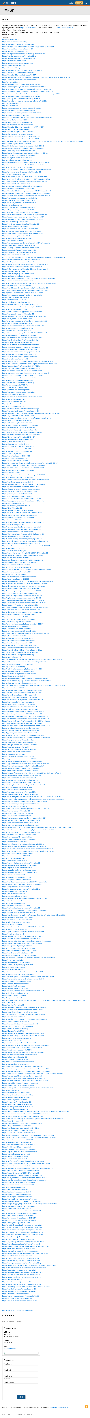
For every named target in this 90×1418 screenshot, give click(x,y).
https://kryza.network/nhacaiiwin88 (15, 1189)
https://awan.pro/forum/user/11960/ (15, 617)
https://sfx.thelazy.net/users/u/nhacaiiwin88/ (18, 151)
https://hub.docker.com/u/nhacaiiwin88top (17, 1310)
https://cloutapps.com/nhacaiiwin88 (15, 1059)
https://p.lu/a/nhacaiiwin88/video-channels (17, 404)
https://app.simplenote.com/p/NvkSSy (15, 747)
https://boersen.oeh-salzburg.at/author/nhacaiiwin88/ (21, 1201)
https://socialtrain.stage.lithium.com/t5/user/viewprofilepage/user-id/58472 (29, 1265)
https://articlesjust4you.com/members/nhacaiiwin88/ (21, 347)
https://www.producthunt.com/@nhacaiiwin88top (19, 58)
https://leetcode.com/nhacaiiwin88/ (14, 842)
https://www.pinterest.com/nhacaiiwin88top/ (18, 44)
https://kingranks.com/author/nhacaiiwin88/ (18, 380)
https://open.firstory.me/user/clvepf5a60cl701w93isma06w (23, 932)
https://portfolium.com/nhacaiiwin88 (15, 359)
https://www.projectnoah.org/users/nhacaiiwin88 (19, 865)
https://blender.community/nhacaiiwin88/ (17, 1194)
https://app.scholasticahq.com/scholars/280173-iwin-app (22, 759)
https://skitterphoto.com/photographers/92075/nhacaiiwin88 (23, 586)
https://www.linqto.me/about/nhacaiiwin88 (17, 953)
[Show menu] (85, 3)
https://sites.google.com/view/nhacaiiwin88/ (18, 63)
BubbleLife (11, 2)
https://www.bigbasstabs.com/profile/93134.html (19, 872)
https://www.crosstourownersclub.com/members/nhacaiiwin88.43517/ (27, 737)
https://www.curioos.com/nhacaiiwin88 (16, 811)
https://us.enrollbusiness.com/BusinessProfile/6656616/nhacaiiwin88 (27, 117)
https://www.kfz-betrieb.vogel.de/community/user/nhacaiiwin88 (25, 288)
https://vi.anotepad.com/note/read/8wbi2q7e (18, 640)
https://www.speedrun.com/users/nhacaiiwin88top (20, 198)
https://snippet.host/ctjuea (11, 657)
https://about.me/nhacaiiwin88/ (13, 65)
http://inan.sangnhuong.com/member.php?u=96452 (20, 593)
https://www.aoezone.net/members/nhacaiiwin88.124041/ (23, 326)
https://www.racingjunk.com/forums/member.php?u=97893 (23, 936)
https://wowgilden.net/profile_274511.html (17, 946)
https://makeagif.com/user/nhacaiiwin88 (16, 1038)
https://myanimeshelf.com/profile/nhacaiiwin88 (19, 778)
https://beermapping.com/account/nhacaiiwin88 (19, 562)
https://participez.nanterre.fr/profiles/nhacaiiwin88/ (20, 730)
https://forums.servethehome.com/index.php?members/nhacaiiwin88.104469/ (30, 463)
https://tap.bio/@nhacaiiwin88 (13, 503)
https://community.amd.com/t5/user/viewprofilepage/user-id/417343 (26, 418)
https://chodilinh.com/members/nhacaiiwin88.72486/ (20, 648)
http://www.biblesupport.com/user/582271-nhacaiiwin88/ (22, 1066)
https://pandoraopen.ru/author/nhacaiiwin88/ (18, 245)
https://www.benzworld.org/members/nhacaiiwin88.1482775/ (24, 1175)
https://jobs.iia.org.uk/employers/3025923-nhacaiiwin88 (22, 714)
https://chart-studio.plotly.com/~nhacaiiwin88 (18, 274)
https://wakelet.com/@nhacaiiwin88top (16, 1237)
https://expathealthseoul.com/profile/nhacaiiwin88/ (20, 1258)
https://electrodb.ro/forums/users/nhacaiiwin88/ (19, 80)
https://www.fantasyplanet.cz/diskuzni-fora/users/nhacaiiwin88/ (25, 1069)
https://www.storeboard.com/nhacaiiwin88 (17, 328)
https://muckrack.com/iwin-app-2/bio (15, 271)
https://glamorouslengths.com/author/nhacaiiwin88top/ (22, 612)
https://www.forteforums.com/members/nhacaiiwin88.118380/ (24, 1078)
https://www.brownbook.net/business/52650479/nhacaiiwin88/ (24, 882)
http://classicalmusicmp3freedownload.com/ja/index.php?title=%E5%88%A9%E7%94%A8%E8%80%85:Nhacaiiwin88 (42, 141)
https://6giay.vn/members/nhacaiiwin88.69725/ (19, 1218)
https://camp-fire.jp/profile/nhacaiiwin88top (17, 1095)
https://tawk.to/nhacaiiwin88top (13, 967)
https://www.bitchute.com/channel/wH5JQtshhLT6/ (20, 304)
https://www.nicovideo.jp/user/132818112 (17, 920)
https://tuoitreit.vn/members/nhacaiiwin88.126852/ (20, 605)
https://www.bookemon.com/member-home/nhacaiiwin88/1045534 (26, 546)
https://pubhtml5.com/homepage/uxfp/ (16, 390)
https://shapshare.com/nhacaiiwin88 (15, 1294)
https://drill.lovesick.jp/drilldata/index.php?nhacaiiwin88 (22, 943)
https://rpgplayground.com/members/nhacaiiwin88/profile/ (23, 501)
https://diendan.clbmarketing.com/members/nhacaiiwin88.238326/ (25, 1246)
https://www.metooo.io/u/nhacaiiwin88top (17, 451)
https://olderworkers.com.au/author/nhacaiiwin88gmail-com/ (24, 662)
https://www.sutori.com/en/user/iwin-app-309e (19, 792)
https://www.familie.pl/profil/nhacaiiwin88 (17, 238)
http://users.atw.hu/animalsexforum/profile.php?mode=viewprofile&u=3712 (29, 958)
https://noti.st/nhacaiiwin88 (12, 205)
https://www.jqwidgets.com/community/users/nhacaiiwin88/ (23, 484)
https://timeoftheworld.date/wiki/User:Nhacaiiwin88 (20, 1171)
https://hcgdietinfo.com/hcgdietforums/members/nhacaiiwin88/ (24, 910)
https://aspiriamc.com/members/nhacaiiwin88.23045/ (21, 368)
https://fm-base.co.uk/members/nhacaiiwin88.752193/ (21, 1211)
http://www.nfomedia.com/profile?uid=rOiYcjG (18, 655)
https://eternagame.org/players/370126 (16, 1223)
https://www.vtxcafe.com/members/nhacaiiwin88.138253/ (22, 692)
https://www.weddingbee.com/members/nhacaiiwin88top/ (23, 1036)
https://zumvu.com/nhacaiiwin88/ (14, 875)
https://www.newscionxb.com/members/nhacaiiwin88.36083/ (23, 818)
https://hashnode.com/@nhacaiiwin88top (17, 837)
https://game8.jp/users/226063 (13, 688)
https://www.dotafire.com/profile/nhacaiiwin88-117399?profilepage (26, 162)
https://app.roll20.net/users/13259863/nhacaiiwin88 (20, 1173)
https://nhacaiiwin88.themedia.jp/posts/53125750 (19, 75)
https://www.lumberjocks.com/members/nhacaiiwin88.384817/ (24, 1180)
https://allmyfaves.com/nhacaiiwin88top (16, 879)
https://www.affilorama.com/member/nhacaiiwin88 (20, 1083)
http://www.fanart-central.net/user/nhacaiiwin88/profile (22, 432)
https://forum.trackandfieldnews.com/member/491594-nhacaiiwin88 (26, 169)
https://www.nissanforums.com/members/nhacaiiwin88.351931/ (25, 1081)
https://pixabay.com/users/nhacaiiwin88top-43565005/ (21, 98)
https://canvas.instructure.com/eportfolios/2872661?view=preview (25, 1114)
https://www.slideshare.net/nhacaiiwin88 (17, 1104)
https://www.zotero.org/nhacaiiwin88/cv (16, 420)
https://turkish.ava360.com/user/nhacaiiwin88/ (19, 1182)
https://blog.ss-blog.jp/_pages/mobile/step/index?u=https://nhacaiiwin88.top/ (29, 1204)
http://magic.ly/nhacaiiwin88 (12, 998)
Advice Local (6, 1414)
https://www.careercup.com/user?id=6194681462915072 (22, 267)
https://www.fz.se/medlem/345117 (14, 929)
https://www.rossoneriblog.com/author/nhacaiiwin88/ (21, 768)
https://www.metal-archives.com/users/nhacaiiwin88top (22, 397)
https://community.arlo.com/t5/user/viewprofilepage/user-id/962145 (26, 89)
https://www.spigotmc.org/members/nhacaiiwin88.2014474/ (23, 991)
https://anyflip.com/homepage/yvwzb (15, 1021)
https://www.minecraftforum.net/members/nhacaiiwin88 (22, 1076)
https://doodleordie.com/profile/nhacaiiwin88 (18, 1133)
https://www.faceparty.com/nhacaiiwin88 (16, 621)
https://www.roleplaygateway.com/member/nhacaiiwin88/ (23, 555)
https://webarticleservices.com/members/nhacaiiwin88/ (22, 295)
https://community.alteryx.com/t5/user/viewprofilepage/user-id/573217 (27, 91)
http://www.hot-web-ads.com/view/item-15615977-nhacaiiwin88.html (26, 179)
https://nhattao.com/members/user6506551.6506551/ (21, 489)
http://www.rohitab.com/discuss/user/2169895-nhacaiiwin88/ (23, 465)
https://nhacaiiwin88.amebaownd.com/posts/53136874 (21, 1275)
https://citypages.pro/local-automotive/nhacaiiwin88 (20, 248)
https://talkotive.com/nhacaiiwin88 (14, 1057)
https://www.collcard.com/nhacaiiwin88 (16, 1154)
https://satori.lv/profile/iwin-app (13, 986)
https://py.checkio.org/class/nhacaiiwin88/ (17, 160)
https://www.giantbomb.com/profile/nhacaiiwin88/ (20, 425)
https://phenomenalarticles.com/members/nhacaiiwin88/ (22, 1010)
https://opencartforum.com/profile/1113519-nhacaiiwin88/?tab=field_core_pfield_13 (32, 773)
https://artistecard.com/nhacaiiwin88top (16, 629)
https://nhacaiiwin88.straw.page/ (14, 550)
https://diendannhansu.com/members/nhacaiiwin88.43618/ (23, 522)
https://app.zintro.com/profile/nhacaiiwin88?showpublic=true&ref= (26, 763)
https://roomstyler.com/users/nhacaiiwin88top (18, 207)
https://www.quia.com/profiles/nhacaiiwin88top (19, 674)
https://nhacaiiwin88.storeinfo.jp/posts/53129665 (19, 683)
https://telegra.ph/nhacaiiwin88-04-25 (15, 579)
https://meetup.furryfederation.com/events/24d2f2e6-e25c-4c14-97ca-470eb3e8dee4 (32, 1073)
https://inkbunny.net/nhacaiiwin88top (15, 458)
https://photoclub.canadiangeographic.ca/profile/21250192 (23, 146)
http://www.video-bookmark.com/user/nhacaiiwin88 (20, 212)
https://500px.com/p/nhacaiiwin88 (14, 61)
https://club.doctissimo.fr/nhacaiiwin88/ (16, 302)
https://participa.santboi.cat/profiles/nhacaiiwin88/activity (22, 1123)
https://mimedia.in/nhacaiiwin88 (13, 1187)
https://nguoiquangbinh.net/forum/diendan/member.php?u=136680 (26, 569)
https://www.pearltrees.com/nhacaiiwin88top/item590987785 (23, 54)
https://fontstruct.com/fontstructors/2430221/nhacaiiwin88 (23, 927)
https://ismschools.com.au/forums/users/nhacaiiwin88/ (22, 1047)
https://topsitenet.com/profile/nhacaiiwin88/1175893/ (21, 366)
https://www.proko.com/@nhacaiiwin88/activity (19, 1291)
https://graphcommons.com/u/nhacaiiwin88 (17, 281)
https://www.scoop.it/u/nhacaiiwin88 (15, 226)
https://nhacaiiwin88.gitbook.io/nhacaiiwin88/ (18, 132)
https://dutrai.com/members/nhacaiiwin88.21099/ (19, 491)
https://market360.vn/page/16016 (14, 300)
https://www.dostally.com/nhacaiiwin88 (16, 506)
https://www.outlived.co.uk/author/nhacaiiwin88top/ (20, 345)
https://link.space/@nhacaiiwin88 (14, 995)
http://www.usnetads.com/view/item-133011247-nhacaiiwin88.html (25, 633)
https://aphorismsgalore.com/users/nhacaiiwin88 (20, 794)
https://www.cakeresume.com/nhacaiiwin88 (17, 125)
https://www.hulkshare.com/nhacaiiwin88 (17, 1256)
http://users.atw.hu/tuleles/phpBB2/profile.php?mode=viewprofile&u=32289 (29, 1137)
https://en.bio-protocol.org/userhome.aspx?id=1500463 (21, 108)
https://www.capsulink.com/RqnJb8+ (15, 988)
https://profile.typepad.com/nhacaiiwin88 (17, 494)
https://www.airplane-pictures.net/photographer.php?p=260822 (24, 101)
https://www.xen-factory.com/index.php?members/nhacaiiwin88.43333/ (27, 361)
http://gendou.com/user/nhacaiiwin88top (17, 330)
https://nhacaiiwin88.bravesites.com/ (15, 891)
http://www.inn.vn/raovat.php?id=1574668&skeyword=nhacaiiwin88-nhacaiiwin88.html (32, 1118)
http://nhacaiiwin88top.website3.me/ (15, 222)
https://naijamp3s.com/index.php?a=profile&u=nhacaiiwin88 (23, 785)
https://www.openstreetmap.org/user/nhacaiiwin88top (21, 1263)
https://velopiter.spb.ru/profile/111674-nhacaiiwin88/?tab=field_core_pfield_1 (29, 278)
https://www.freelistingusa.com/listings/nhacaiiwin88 (21, 863)
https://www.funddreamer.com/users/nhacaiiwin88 (20, 588)
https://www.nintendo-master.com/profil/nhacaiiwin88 (21, 529)
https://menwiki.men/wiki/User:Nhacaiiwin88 (18, 517)
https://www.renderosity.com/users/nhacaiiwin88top (21, 259)
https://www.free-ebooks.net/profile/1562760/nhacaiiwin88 (23, 468)
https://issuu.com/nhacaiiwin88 (13, 394)
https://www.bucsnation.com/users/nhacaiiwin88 (19, 707)
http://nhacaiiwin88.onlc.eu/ (12, 103)
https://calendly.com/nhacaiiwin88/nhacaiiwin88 (19, 695)
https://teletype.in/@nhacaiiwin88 (14, 574)
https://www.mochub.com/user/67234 (15, 1064)
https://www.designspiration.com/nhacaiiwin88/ (19, 203)
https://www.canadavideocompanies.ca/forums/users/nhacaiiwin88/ (26, 941)
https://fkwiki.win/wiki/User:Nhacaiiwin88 (16, 1147)
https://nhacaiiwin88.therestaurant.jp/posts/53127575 (21, 352)
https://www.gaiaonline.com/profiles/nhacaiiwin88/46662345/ (24, 846)
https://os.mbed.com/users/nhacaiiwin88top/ (18, 446)
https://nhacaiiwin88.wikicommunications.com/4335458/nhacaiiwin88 (26, 193)
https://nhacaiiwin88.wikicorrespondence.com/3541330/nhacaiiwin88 (26, 191)
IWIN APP (9, 10)
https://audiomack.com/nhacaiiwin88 (15, 115)
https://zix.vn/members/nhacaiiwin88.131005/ (18, 437)
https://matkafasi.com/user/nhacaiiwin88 (17, 790)
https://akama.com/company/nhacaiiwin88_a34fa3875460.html (24, 333)
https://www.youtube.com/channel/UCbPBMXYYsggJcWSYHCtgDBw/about (28, 46)
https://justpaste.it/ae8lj (10, 1090)
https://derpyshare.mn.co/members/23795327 (18, 1130)
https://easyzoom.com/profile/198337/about (18, 756)
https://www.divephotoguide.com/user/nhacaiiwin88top (22, 650)
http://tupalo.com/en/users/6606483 (15, 387)
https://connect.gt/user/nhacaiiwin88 (15, 984)
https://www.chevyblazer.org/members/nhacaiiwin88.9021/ (23, 735)
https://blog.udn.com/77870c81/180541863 (17, 887)
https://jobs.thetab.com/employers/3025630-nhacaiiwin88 (22, 560)
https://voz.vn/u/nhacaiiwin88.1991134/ (16, 456)
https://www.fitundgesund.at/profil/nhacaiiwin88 (19, 335)
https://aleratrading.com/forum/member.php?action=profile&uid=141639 (28, 830)
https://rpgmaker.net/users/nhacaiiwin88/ (17, 868)
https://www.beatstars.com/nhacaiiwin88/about (19, 834)
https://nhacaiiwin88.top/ (29, 28)
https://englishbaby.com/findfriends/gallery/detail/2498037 (23, 1242)
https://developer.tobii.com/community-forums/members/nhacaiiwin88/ (27, 1088)
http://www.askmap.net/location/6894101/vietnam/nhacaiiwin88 (25, 541)
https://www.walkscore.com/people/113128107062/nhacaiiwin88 (25, 553)
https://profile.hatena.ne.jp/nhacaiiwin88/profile (19, 430)
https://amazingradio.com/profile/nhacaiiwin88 (19, 742)
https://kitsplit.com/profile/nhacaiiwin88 (16, 752)
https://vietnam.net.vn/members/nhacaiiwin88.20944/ (21, 820)
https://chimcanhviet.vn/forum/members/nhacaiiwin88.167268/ (24, 603)
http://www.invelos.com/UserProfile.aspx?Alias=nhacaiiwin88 (24, 1268)
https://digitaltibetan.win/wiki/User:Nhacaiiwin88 (19, 1152)
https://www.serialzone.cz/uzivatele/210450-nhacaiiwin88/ (23, 165)
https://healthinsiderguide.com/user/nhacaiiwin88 (20, 709)
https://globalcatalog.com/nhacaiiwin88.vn (17, 323)
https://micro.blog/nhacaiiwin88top (14, 896)
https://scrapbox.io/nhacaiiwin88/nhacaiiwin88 (19, 749)
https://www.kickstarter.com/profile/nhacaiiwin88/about (22, 761)
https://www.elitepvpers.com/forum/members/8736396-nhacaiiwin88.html (28, 976)
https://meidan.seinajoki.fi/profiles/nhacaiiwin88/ (20, 955)
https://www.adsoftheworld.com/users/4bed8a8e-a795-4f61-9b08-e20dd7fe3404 (30, 413)
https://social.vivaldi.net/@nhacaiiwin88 (16, 1282)
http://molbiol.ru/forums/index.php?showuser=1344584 (22, 669)
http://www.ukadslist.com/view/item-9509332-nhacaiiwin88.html (24, 181)
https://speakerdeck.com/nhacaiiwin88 (16, 1097)
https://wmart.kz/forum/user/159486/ (15, 120)
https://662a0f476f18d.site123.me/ (14, 548)
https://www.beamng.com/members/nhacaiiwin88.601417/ (23, 219)
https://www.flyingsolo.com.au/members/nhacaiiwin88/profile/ (24, 898)
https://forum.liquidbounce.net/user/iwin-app (18, 948)
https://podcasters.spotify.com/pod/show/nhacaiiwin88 (22, 231)
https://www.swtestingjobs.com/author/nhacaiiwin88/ (21, 1260)
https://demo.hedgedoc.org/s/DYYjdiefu (16, 1208)
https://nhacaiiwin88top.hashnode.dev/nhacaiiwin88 (21, 939)
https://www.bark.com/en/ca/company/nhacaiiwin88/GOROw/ (24, 316)
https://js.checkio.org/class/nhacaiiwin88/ (17, 342)
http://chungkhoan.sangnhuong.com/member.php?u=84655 (23, 600)
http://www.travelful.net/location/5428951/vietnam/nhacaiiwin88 (25, 584)
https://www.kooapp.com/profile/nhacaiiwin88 (18, 188)
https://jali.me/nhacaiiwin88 (12, 924)
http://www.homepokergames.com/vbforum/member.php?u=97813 (26, 290)
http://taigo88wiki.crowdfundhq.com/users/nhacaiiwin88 (22, 1225)
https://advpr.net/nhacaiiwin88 (13, 960)
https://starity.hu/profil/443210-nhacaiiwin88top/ (19, 870)
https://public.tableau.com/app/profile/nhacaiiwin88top (22, 311)
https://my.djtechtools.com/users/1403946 (17, 787)
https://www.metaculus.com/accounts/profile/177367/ (21, 139)
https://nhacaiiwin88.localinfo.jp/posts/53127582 (19, 354)
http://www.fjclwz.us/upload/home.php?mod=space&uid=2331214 (25, 808)
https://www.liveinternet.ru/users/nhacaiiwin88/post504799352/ (25, 1019)
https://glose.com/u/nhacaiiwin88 (14, 636)
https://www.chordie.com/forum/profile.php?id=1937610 (22, 307)
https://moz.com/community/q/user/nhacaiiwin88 (19, 697)
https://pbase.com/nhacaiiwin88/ (14, 676)
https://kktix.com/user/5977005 (13, 1031)
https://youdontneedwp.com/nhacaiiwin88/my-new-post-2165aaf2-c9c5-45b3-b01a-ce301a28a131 (36, 1111)
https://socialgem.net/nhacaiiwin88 (14, 1159)
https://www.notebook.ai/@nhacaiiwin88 (16, 536)
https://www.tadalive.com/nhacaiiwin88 (16, 962)
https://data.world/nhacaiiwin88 (13, 754)
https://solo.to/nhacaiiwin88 (12, 1279)
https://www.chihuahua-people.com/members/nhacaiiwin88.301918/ (26, 681)
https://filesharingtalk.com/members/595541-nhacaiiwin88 (23, 534)
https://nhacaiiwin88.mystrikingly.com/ (15, 444)
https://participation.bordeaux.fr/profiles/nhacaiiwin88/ (22, 186)
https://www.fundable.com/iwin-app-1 (15, 558)
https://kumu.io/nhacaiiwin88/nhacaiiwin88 (17, 1215)
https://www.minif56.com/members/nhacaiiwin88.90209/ (22, 690)
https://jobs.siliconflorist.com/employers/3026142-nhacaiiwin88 (24, 801)
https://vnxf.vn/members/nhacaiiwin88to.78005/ (19, 1249)
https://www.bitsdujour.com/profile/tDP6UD (17, 285)
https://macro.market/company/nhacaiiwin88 (18, 470)
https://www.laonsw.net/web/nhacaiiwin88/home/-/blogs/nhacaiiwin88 (27, 1168)
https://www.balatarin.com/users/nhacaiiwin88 (19, 1289)
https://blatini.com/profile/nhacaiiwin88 (16, 184)
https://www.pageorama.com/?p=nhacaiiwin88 (18, 1206)
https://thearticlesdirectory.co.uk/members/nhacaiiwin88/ (22, 1232)
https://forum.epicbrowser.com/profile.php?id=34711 (21, 610)
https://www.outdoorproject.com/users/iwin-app (19, 1199)
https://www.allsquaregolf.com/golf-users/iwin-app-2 (21, 1244)
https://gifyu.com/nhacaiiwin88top (14, 399)
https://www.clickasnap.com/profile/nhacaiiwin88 (19, 1213)
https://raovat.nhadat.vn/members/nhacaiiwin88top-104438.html (25, 153)
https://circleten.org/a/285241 (12, 453)
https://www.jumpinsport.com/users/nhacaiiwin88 (20, 780)
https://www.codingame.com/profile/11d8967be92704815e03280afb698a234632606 (31, 797)
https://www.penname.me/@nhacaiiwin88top (18, 740)
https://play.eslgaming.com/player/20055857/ (18, 134)
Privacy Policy (21, 1414)
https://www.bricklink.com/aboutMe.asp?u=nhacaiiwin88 (22, 338)
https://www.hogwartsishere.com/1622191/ (17, 1107)
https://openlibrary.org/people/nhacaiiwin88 (18, 1085)
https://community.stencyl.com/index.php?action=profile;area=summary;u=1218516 (31, 94)
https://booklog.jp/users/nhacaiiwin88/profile (18, 262)
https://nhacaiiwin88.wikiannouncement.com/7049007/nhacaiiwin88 (26, 196)
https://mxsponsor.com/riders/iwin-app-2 (17, 981)
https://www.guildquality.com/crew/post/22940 (18, 614)
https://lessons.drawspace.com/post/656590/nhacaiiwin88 (23, 148)
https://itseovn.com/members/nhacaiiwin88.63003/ (20, 823)
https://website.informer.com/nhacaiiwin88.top (19, 1144)
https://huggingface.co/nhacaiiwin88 (15, 1109)
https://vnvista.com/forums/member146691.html (19, 645)
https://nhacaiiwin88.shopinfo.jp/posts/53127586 (19, 356)
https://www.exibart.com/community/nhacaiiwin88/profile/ (23, 766)
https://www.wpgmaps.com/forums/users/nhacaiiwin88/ (22, 884)
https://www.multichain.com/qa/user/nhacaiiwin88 (20, 1024)
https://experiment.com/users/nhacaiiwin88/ (18, 1239)
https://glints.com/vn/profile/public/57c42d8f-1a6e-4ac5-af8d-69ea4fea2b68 (29, 283)
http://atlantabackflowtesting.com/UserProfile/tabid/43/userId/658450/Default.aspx (32, 659)
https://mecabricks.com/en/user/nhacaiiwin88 (18, 110)
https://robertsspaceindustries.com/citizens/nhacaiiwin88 (22, 375)
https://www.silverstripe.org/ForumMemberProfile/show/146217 (25, 1253)
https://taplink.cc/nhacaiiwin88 (13, 1005)
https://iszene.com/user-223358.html (15, 461)
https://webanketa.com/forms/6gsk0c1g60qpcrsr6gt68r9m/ (23, 844)
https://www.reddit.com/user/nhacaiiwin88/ (17, 49)
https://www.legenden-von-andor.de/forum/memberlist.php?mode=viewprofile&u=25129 (34, 915)
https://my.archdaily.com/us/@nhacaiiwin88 (17, 813)
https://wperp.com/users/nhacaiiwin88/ (16, 572)
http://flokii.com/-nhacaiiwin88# (13, 174)
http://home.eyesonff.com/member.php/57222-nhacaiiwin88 (23, 1014)
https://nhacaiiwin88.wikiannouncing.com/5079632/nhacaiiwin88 (25, 716)
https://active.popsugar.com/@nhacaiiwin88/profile (20, 804)
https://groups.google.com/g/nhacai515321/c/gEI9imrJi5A (22, 1277)
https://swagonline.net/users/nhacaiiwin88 (17, 167)
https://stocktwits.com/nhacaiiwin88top (16, 276)
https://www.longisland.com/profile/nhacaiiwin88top (20, 340)
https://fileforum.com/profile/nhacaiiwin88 (17, 477)
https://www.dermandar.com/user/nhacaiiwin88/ (19, 577)
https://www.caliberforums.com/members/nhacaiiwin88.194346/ (25, 678)
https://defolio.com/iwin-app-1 (13, 934)
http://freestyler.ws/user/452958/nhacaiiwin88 (18, 619)
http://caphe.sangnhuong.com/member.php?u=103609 (21, 598)
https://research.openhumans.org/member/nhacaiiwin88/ (23, 217)
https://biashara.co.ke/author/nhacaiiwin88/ (18, 702)
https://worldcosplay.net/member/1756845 (17, 853)
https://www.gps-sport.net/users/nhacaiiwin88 (18, 704)
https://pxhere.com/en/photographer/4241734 (18, 200)
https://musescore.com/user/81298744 (16, 856)
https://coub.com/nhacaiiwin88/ (13, 858)
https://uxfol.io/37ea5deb (11, 472)
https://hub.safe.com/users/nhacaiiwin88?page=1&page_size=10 (25, 269)
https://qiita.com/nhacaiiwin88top (14, 406)
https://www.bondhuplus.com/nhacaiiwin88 (17, 482)
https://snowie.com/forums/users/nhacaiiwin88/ (19, 1301)
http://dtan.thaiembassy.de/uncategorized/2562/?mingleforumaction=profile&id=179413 (33, 685)
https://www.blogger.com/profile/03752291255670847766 (22, 70)
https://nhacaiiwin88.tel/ (65, 28)
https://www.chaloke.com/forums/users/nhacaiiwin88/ (21, 1284)
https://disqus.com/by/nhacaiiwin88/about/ (17, 236)
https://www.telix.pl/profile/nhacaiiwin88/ (17, 643)
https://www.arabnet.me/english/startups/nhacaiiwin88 (22, 1230)
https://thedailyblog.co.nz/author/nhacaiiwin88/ (19, 252)
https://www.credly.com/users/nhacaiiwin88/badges (20, 409)
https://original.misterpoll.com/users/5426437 (18, 416)
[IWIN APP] (5, 1354)
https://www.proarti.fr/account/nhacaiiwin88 (18, 314)
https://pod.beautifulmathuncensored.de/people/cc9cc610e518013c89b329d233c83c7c (33, 799)
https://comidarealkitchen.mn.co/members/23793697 (21, 728)
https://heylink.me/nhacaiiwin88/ (14, 401)
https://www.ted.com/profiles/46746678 (16, 1092)
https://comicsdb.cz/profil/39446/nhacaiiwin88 (18, 155)
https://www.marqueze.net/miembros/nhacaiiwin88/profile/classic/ (26, 243)
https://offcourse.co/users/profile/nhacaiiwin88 (19, 1220)
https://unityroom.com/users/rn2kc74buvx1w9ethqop (21, 782)
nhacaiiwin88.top (10, 1348)
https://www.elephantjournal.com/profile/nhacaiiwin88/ (22, 513)
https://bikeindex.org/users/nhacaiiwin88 (17, 1298)
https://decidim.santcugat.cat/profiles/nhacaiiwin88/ (20, 224)
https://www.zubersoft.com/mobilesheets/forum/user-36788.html (25, 373)
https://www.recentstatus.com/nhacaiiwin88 (18, 1185)
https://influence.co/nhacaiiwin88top (15, 1029)
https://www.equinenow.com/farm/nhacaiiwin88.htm (21, 96)
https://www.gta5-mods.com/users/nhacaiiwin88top (20, 825)
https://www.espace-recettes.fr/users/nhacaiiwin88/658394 (23, 1033)
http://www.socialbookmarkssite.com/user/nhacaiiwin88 (22, 723)
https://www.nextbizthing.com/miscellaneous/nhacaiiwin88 (23, 979)
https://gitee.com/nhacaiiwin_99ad (14, 309)
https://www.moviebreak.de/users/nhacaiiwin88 (19, 1055)
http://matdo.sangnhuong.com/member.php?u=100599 (21, 591)
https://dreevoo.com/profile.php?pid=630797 (18, 965)
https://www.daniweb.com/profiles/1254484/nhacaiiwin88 (22, 700)
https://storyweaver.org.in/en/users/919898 (18, 210)
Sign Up (79, 3)
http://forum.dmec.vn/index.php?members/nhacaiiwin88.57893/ (24, 321)
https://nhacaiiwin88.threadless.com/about (17, 638)
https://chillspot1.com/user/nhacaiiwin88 (16, 567)
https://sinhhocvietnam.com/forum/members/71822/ (21, 543)
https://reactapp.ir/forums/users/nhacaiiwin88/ (19, 250)
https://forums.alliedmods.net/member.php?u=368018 (21, 498)
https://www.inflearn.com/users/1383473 (16, 905)
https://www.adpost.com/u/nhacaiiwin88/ (17, 1197)
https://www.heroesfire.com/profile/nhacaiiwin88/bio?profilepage (25, 719)
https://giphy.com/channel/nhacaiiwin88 (16, 1126)
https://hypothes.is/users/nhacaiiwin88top (17, 1026)
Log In (71, 3)
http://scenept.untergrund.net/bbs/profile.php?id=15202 (22, 539)
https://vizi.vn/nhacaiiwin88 (12, 508)
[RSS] (86, 1406)
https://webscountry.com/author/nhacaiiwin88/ (19, 378)
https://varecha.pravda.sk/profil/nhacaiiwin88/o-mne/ (21, 113)
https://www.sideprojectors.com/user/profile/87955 (20, 1296)
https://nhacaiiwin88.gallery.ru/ (13, 524)
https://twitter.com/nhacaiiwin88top (14, 42)
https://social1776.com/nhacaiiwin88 (15, 1156)
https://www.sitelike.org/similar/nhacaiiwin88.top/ (20, 515)
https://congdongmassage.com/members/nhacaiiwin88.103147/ (24, 87)
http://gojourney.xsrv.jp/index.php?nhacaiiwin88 (19, 733)
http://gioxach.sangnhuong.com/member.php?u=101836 (22, 595)
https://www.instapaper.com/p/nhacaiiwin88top (19, 56)
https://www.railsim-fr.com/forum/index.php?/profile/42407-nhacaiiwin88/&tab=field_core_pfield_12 (37, 827)
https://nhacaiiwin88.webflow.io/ (13, 1017)
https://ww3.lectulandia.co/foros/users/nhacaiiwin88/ (21, 908)
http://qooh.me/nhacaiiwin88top (13, 666)
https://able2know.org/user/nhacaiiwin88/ (17, 423)
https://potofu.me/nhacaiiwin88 (13, 442)
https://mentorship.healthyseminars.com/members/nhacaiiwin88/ (25, 480)
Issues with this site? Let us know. (12, 1321)
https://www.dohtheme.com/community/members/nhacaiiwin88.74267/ (27, 849)
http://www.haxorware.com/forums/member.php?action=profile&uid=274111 (29, 364)
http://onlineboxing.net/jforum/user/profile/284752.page (22, 1227)
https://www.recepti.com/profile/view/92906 (17, 510)
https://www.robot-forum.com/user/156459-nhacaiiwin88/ (22, 371)
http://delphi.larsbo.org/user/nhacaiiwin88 (17, 664)
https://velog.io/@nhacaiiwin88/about (15, 129)
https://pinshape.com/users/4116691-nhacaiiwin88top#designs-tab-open (28, 1135)
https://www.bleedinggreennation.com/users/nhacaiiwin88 (23, 711)
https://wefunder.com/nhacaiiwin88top (16, 565)
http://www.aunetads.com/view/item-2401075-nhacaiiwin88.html (25, 607)
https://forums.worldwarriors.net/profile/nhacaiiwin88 (21, 172)
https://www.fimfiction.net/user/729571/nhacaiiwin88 (21, 435)
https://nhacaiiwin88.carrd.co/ (12, 969)
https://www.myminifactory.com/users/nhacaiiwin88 (20, 487)
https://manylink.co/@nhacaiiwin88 (14, 861)
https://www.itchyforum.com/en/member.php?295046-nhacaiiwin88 (26, 1045)
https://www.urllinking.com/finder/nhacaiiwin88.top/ (20, 1251)
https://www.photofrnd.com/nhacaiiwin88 (17, 158)
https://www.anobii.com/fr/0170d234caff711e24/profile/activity (24, 214)
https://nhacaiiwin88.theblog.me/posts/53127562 (19, 349)
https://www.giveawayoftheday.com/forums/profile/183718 (23, 475)
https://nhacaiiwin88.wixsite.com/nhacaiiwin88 (18, 913)
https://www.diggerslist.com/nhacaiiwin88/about (19, 427)
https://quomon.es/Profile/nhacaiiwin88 (16, 1102)
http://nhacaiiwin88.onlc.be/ (12, 106)
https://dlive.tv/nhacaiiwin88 (12, 901)
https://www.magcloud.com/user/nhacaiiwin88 (18, 392)
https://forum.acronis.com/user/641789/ (16, 449)
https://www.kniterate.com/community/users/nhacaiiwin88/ (23, 1052)
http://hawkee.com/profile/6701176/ (15, 385)
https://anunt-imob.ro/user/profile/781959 (17, 1050)
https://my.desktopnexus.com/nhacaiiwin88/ (18, 532)
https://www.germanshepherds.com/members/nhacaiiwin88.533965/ (26, 1178)
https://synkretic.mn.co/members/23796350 (17, 1140)
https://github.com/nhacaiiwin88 (13, 894)
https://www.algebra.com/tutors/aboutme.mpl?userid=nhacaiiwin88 (26, 1071)
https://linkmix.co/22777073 (12, 520)
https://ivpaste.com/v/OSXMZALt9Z (14, 806)
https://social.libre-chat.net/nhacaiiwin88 (16, 1142)
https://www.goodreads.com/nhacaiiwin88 (17, 319)
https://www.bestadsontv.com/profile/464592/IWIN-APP (21, 84)
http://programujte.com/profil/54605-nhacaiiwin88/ (20, 652)
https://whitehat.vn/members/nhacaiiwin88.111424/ (20, 1128)
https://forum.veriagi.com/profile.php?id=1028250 (19, 631)
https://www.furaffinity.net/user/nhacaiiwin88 (18, 974)
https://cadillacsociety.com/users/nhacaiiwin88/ (19, 1043)
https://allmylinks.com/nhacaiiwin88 (15, 993)
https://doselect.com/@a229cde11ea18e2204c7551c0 (21, 136)
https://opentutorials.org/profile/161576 (16, 877)
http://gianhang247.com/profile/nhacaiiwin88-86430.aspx (22, 293)
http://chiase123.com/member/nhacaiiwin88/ (18, 1062)
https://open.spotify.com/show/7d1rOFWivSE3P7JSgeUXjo (22, 233)
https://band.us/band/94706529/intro (15, 297)
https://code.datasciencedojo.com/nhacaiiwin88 (19, 1270)
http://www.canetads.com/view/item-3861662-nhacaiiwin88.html (24, 177)
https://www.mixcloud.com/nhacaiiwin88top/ (18, 671)
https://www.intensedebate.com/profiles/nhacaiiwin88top (22, 1272)
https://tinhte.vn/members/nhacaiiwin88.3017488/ (20, 771)
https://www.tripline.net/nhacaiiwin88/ (15, 626)
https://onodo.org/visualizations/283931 (16, 143)
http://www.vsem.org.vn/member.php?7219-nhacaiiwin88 (22, 1234)
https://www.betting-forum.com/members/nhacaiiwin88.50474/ (24, 1007)
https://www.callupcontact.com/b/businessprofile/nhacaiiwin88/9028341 (28, 581)
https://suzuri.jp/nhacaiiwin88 (12, 1121)
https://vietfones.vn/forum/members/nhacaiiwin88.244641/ (23, 1161)
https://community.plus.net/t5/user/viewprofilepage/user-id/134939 (26, 1286)
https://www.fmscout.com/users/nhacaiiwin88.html (20, 229)
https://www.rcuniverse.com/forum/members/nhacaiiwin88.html (25, 264)
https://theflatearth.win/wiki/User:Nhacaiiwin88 (19, 1149)
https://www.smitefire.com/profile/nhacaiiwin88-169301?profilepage (26, 721)
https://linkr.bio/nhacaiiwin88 (12, 240)
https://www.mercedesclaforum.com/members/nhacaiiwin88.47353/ (26, 726)
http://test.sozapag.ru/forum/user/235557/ (17, 496)
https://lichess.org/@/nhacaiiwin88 (14, 1100)
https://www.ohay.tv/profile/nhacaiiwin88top (18, 439)
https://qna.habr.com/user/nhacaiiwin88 (16, 816)
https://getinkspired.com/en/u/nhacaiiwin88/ (18, 72)
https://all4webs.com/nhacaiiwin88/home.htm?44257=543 (22, 1116)
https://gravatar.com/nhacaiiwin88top (15, 51)
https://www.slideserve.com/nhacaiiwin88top (18, 382)
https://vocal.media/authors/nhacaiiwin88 (17, 122)
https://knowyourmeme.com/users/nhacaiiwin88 (19, 745)
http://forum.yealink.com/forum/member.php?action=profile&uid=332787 (28, 851)
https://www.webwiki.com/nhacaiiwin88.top (17, 1166)
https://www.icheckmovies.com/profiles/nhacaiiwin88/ (21, 775)
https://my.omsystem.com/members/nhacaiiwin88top (21, 889)
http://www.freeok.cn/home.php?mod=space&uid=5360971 (23, 624)
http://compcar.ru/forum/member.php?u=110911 (19, 950)
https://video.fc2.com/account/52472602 (16, 922)
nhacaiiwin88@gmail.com (59, 1407)
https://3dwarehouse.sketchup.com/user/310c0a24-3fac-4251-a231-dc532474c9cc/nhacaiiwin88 (36, 77)
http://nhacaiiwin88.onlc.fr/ (11, 82)
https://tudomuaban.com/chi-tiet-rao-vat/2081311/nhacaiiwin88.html (26, 1163)
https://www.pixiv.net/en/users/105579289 (17, 917)
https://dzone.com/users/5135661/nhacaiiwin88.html (21, 832)
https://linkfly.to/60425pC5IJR (12, 1040)
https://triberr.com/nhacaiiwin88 (13, 903)
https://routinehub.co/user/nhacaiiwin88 (16, 1192)
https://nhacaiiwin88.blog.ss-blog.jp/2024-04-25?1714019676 (23, 127)
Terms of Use (30, 1414)
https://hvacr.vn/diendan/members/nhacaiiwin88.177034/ (22, 972)
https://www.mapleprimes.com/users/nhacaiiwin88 (20, 411)
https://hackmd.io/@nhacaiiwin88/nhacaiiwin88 (19, 839)
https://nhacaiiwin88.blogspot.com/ (14, 68)
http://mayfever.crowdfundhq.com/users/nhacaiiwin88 (21, 527)
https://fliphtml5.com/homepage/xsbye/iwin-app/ (19, 1012)
